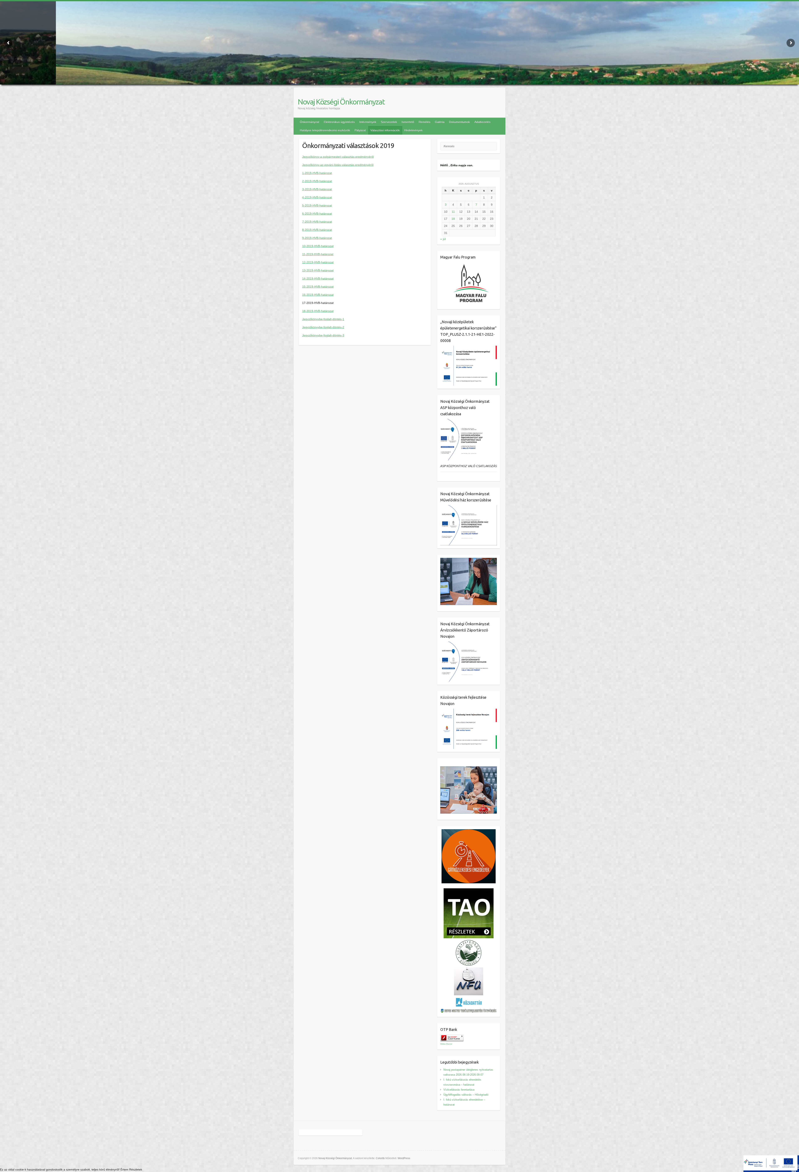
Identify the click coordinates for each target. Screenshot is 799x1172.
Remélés (424, 122)
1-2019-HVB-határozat (317, 173)
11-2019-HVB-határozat (317, 254)
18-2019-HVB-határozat (318, 311)
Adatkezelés (482, 122)
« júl (443, 239)
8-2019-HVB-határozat (317, 229)
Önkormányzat (309, 122)
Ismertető (408, 122)
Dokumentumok (459, 122)
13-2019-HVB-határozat (318, 270)
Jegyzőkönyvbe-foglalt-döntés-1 (323, 319)
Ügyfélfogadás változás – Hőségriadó (465, 1094)
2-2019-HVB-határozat (317, 181)
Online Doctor (446, 1044)
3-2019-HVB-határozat (317, 189)
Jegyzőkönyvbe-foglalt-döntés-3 (323, 335)
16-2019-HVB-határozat (318, 294)
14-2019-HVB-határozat (318, 278)
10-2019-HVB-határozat (318, 246)
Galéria (439, 122)
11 (453, 211)
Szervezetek (389, 122)
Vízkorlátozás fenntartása (458, 1089)
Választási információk (385, 130)
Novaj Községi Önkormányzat (341, 101)
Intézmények (367, 122)
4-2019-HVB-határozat (317, 197)
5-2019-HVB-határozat (317, 205)
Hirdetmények (413, 130)
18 (453, 218)
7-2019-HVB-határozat (317, 221)
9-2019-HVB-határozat (317, 238)
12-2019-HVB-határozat (318, 262)
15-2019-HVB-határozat (318, 286)
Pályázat (360, 130)
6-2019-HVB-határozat (317, 213)
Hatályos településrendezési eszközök (325, 130)
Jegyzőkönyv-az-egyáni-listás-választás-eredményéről (337, 165)
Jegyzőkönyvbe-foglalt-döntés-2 (323, 327)
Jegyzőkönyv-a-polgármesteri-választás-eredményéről (338, 156)
